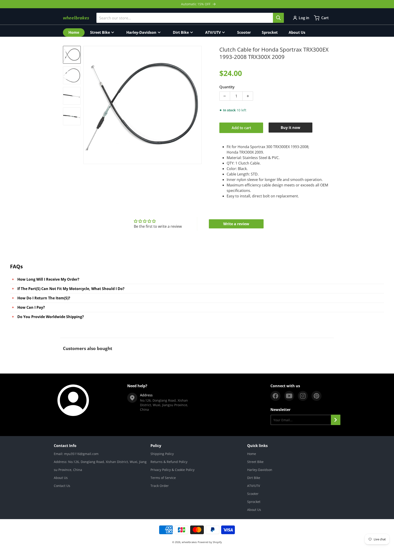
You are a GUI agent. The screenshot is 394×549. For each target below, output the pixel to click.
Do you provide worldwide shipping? (50, 316)
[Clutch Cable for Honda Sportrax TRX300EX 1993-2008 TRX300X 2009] (72, 55)
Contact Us (62, 486)
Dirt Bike (253, 478)
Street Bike (255, 462)
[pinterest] (316, 396)
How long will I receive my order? (48, 279)
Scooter (253, 493)
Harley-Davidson (259, 470)
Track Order (159, 486)
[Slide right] (198, 105)
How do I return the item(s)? (43, 298)
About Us (61, 478)
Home (251, 454)
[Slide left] (86, 105)
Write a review (236, 223)
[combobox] (190, 18)
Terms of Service (163, 478)
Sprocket (253, 501)
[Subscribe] (335, 420)
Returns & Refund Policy (168, 462)
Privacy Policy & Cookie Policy (172, 470)
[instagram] (303, 396)
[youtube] (289, 396)
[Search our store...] (278, 18)
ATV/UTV (253, 486)
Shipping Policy (162, 454)
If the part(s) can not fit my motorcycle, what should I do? (70, 288)
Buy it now (290, 127)
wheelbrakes (189, 542)
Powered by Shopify (210, 542)
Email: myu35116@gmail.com (76, 454)
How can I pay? (31, 307)
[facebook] (275, 396)
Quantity (227, 86)
